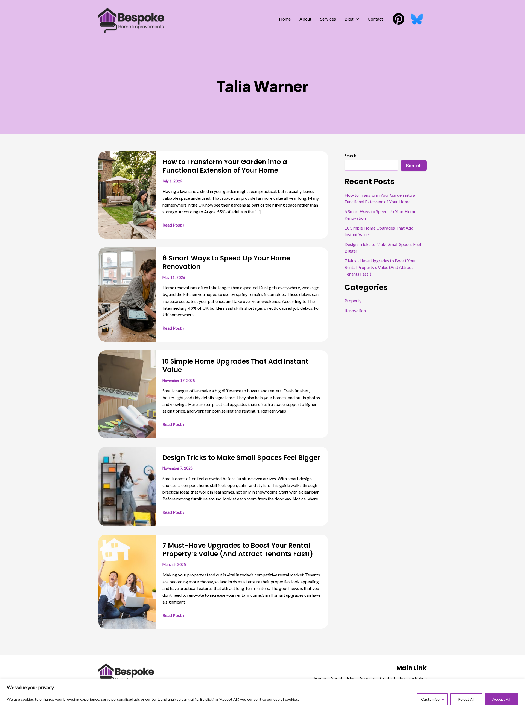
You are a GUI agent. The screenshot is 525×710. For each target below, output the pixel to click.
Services (328, 18)
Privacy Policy (413, 678)
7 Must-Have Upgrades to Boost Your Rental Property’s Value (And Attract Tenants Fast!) (237, 549)
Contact (375, 18)
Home (285, 18)
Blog (349, 18)
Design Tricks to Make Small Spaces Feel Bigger (241, 457)
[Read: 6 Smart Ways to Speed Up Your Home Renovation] (127, 293)
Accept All (501, 699)
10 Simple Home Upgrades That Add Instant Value (235, 365)
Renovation (355, 310)
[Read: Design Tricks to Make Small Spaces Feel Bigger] (127, 485)
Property (353, 300)
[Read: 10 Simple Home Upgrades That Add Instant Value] (127, 393)
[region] (262, 694)
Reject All (466, 699)
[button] (356, 19)
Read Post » (173, 225)
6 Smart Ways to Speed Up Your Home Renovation (226, 262)
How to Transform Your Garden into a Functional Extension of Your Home (224, 166)
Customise (430, 699)
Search (350, 155)
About (305, 18)
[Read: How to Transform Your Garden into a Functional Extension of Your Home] (127, 194)
